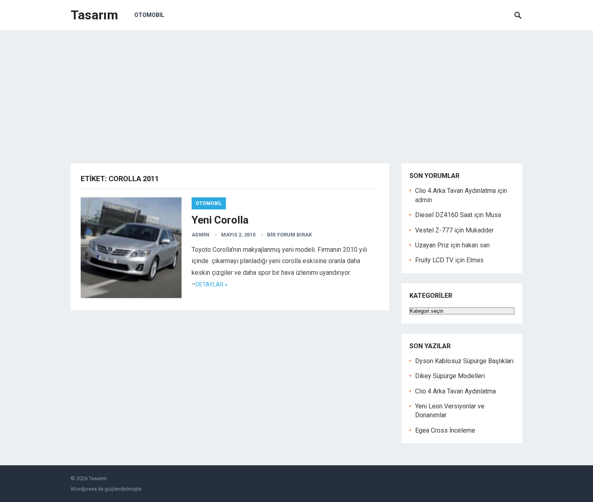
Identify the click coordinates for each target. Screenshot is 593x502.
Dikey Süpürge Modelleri (450, 376)
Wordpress (84, 489)
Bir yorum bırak (289, 235)
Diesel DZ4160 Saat (443, 215)
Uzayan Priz (432, 245)
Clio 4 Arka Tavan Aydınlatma (455, 191)
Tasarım (94, 15)
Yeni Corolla (220, 220)
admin (200, 235)
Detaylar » (212, 284)
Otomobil (149, 15)
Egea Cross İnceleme (445, 430)
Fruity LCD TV (434, 260)
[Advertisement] (296, 90)
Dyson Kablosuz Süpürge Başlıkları (464, 361)
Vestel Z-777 (434, 230)
